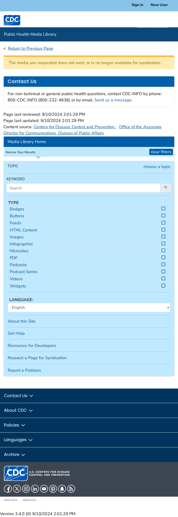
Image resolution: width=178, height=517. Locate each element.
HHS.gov (11, 500)
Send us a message (112, 100)
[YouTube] (44, 489)
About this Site (21, 321)
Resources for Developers (32, 345)
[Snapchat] (62, 489)
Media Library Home (27, 141)
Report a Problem (24, 370)
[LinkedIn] (35, 489)
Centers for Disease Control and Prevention (75, 127)
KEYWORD (15, 179)
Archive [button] (12, 454)
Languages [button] (16, 439)
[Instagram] (26, 489)
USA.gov (29, 500)
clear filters (161, 152)
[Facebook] (8, 489)
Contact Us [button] (16, 396)
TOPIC (13, 166)
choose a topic (156, 166)
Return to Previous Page (30, 48)
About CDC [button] (16, 410)
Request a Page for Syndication (37, 358)
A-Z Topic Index (152, 25)
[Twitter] (17, 489)
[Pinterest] (53, 489)
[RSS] (71, 489)
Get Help (16, 333)
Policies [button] (12, 425)
